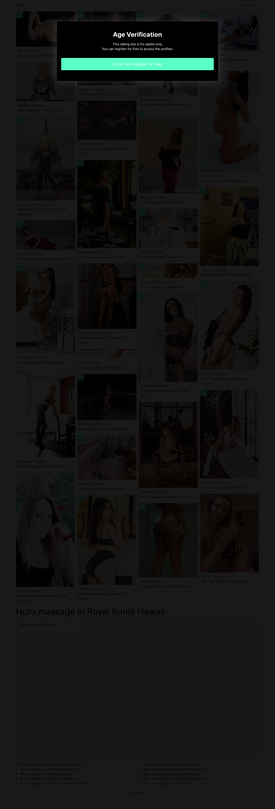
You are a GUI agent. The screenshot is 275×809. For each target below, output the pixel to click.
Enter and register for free (137, 64)
